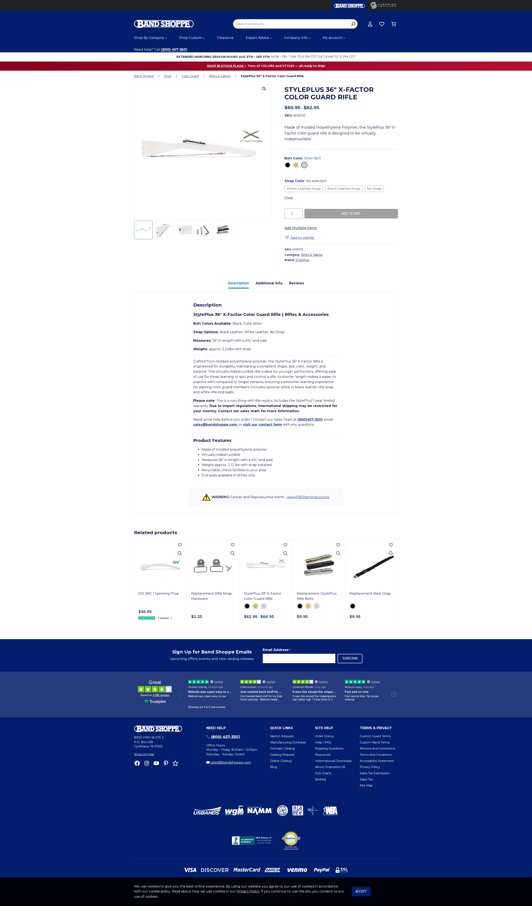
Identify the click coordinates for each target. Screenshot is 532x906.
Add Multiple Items (300, 228)
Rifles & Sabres (219, 76)
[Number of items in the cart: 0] (393, 24)
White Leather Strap (304, 189)
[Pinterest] (166, 763)
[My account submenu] (344, 38)
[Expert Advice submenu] (271, 38)
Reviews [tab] (296, 283)
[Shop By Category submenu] (166, 38)
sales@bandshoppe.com (215, 424)
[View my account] (370, 24)
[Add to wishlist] (179, 545)
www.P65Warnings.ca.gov (308, 497)
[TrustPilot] (175, 763)
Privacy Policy (248, 891)
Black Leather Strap (343, 189)
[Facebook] (137, 763)
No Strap (374, 189)
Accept (361, 891)
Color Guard (190, 76)
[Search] (353, 24)
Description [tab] (238, 283)
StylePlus (302, 260)
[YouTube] (156, 763)
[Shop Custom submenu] (204, 38)
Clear (288, 198)
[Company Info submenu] (309, 38)
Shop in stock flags (225, 66)
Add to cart (351, 214)
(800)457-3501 (310, 420)
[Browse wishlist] (382, 24)
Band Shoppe (144, 76)
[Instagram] (147, 763)
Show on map (144, 754)
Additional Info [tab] (269, 283)
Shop (167, 76)
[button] (264, 88)
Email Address (276, 650)
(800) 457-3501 (174, 50)
